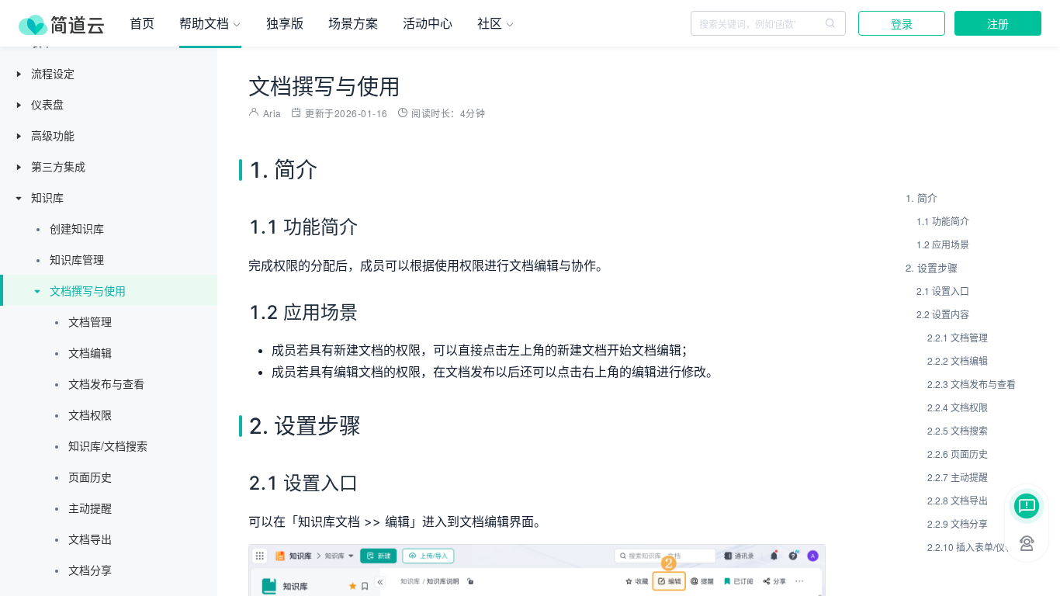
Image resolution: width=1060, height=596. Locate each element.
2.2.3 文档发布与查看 (971, 383)
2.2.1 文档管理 (957, 337)
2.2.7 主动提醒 (957, 476)
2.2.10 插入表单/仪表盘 (975, 546)
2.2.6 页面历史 (957, 453)
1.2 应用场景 (942, 244)
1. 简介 (921, 197)
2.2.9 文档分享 (957, 523)
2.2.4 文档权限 (957, 407)
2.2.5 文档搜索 (957, 430)
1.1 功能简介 (942, 220)
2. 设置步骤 (932, 267)
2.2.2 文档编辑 (957, 360)
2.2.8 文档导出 (957, 500)
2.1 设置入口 (942, 290)
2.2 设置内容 (942, 314)
